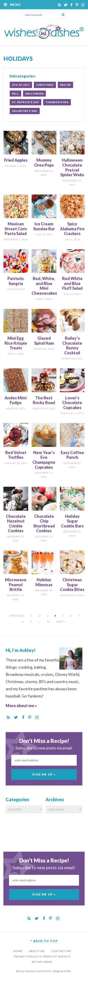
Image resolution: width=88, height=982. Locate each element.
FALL (15, 93)
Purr (67, 971)
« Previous (16, 615)
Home (18, 951)
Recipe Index (42, 962)
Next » (61, 621)
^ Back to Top (44, 941)
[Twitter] (66, 4)
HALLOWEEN (34, 93)
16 (48, 621)
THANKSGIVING (57, 102)
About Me (37, 951)
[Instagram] (83, 4)
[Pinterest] (77, 4)
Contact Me (61, 951)
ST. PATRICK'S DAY (25, 102)
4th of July (21, 84)
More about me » (21, 705)
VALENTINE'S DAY (24, 110)
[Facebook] (71, 4)
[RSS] (60, 4)
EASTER (65, 84)
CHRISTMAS (45, 84)
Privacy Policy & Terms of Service (42, 956)
